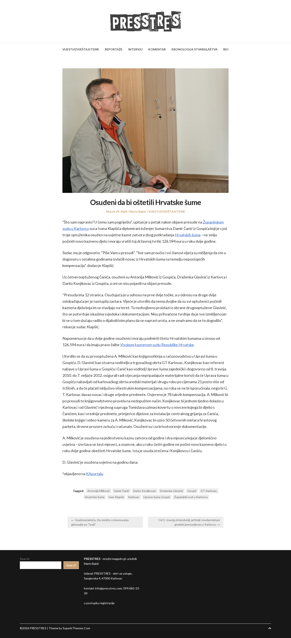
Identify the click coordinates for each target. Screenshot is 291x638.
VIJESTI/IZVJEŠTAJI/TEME (80, 49)
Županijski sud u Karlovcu (191, 497)
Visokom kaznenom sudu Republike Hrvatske (157, 344)
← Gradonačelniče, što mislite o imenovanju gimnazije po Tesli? (100, 522)
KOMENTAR (157, 49)
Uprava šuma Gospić (156, 497)
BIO (226, 49)
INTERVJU (135, 49)
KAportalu (94, 473)
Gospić (192, 491)
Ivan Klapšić (116, 497)
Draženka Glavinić (171, 491)
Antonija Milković (98, 491)
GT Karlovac (208, 491)
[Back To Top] (269, 628)
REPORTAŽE (113, 49)
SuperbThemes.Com (76, 628)
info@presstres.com (108, 588)
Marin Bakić (138, 211)
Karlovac (134, 497)
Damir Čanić (121, 491)
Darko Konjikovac (144, 491)
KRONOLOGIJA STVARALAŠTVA (194, 49)
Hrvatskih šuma (187, 234)
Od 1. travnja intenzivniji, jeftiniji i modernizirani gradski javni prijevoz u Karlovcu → (189, 522)
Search (24, 559)
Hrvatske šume (95, 497)
